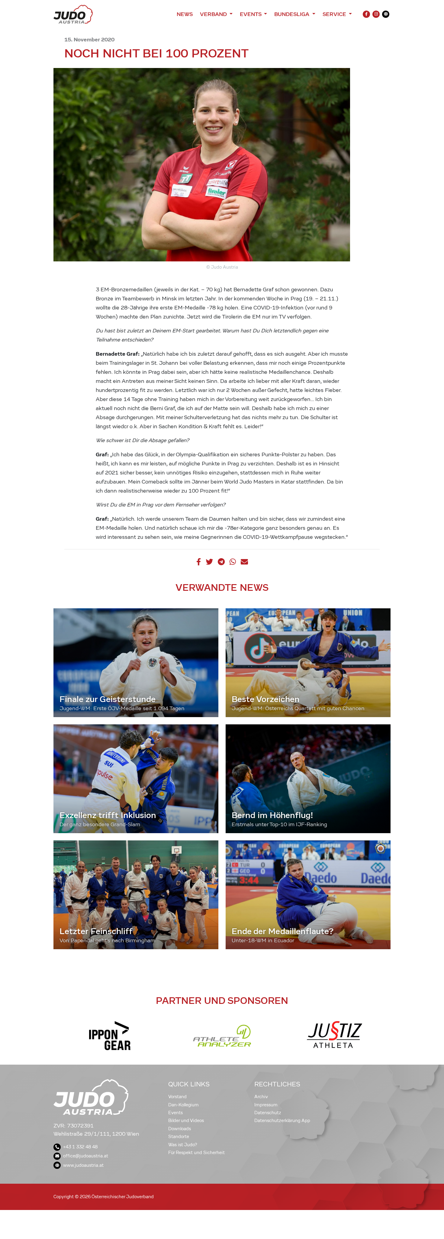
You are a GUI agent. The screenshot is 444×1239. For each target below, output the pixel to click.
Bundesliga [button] (292, 14)
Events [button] (251, 14)
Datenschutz (267, 1112)
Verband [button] (214, 14)
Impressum (266, 1105)
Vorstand (177, 1096)
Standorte (178, 1136)
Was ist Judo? (182, 1144)
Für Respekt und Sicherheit (196, 1152)
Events (175, 1112)
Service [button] (335, 14)
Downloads (179, 1128)
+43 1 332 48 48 (80, 1147)
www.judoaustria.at (83, 1165)
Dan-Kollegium (183, 1105)
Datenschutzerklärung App (282, 1120)
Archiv (261, 1096)
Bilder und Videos (186, 1120)
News (185, 14)
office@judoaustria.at (85, 1156)
